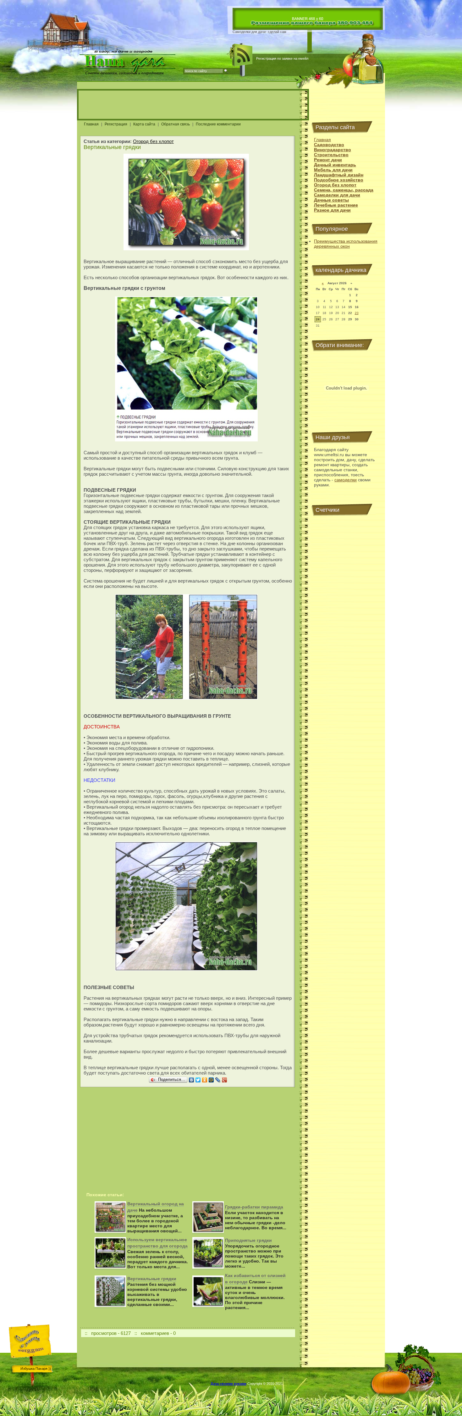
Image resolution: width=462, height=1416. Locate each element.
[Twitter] (198, 1080)
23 (357, 313)
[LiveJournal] (218, 1080)
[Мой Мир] (211, 1080)
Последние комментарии (218, 124)
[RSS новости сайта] (242, 55)
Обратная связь (175, 124)
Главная (91, 124)
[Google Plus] (224, 1080)
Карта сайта (144, 124)
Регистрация (116, 124)
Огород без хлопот (153, 141)
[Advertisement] (193, 105)
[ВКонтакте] (191, 1080)
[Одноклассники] (204, 1080)
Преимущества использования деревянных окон (345, 244)
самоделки (345, 479)
